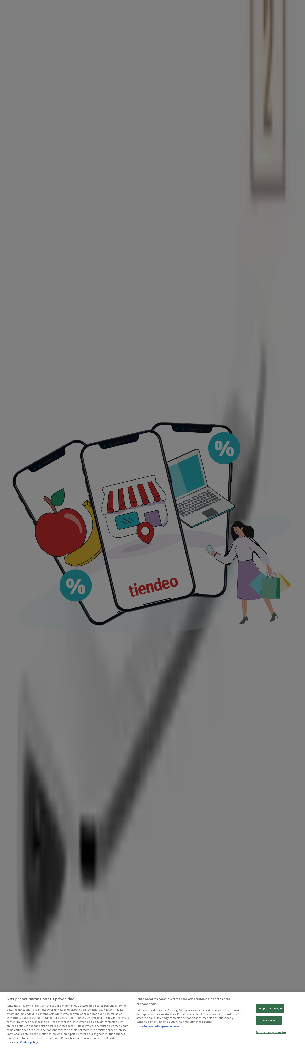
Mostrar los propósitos (271, 1032)
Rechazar (269, 1020)
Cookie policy (29, 1042)
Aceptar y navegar (270, 1008)
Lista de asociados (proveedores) (158, 1026)
